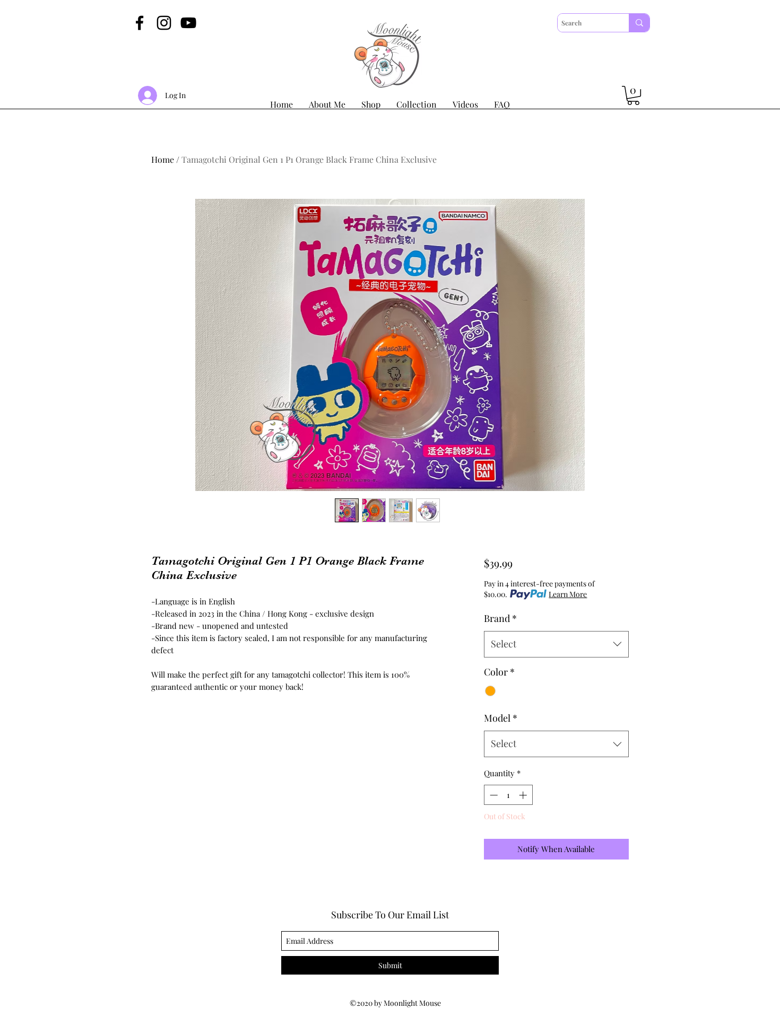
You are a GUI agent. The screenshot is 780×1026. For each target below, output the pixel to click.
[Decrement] (493, 795)
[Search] (639, 23)
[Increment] (524, 795)
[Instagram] (164, 22)
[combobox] (556, 644)
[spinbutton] (508, 795)
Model (500, 718)
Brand (500, 618)
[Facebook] (139, 22)
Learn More (568, 594)
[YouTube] (188, 22)
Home (162, 159)
